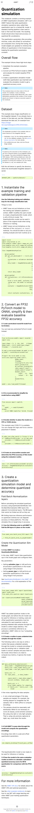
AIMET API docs (12, 786)
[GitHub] (17, 807)
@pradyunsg (21, 810)
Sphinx (13, 810)
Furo (27, 810)
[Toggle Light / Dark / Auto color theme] (30, 2)
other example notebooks (16, 791)
